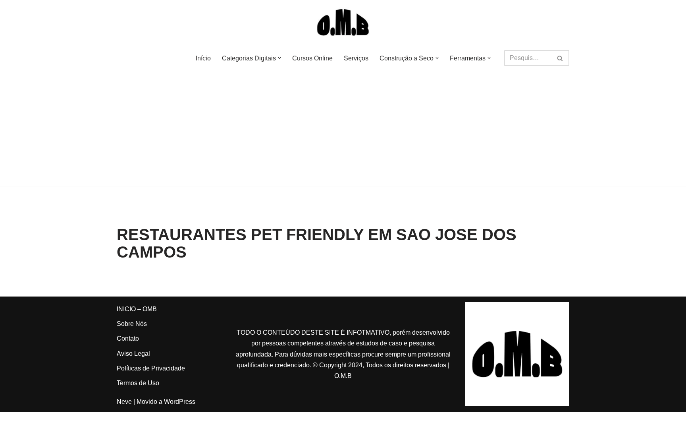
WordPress (179, 401)
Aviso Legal (133, 353)
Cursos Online (312, 58)
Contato (128, 338)
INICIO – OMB (137, 309)
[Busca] (560, 58)
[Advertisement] (343, 130)
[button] (279, 58)
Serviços (356, 58)
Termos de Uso (138, 383)
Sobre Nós (132, 323)
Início (203, 58)
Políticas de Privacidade (151, 368)
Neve (124, 401)
